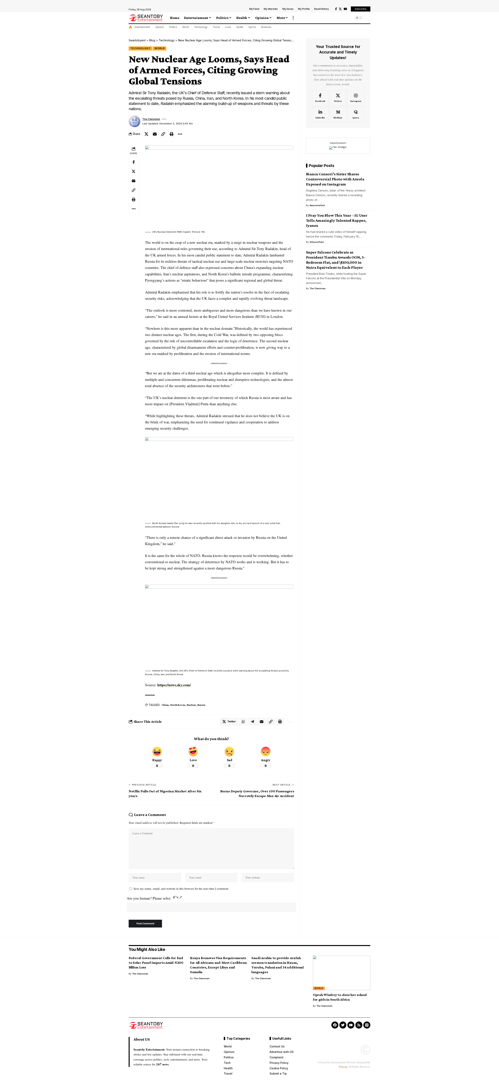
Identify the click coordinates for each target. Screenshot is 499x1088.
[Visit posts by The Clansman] (134, 121)
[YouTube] (345, 9)
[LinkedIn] (320, 114)
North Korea (177, 704)
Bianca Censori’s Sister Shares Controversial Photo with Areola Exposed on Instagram (335, 179)
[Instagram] (355, 98)
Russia (201, 704)
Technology (201, 27)
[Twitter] (337, 98)
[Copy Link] (163, 134)
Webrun (343, 1066)
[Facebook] (336, 9)
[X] (340, 9)
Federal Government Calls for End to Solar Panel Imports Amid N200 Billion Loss (156, 962)
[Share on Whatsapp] (243, 721)
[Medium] (337, 114)
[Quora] (355, 114)
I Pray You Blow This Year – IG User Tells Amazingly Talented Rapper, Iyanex (336, 220)
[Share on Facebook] (133, 162)
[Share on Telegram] (252, 721)
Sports (252, 27)
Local (228, 27)
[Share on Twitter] (146, 134)
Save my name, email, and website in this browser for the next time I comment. (181, 888)
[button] (293, 17)
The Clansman (151, 119)
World (185, 27)
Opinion (159, 27)
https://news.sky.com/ (174, 684)
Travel (216, 27)
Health (239, 27)
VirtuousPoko (317, 242)
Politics (173, 27)
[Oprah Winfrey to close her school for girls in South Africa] (341, 973)
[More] (180, 134)
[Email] (155, 134)
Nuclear (191, 704)
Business (266, 27)
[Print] (171, 134)
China (165, 704)
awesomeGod (317, 205)
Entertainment (142, 27)
